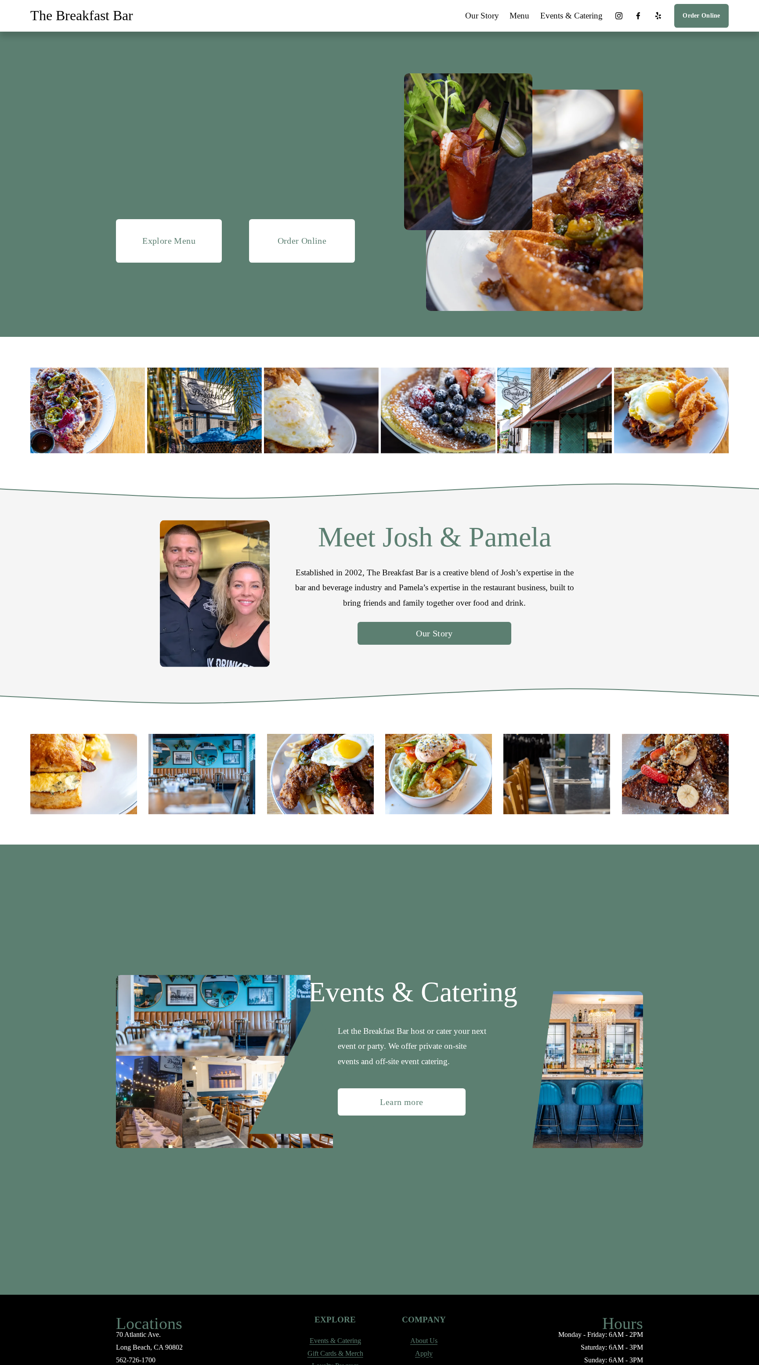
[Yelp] (658, 15)
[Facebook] (638, 15)
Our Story (482, 15)
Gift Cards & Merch (335, 1353)
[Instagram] (618, 15)
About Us (423, 1340)
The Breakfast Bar (81, 15)
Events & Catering (571, 15)
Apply (424, 1353)
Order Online (701, 15)
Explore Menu (168, 241)
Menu (519, 15)
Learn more (401, 1102)
